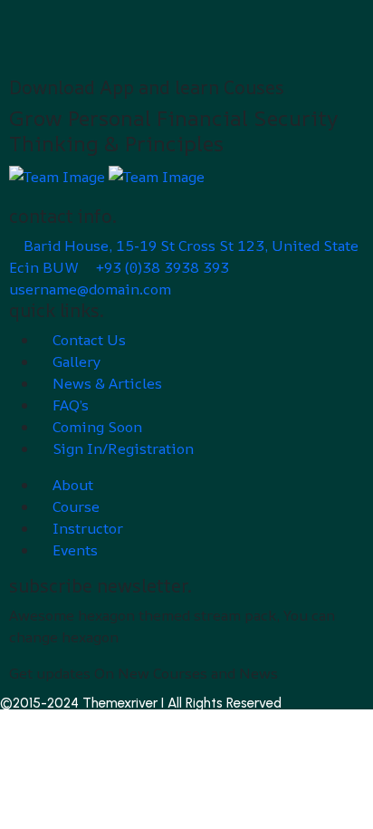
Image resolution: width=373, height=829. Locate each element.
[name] (59, 175)
